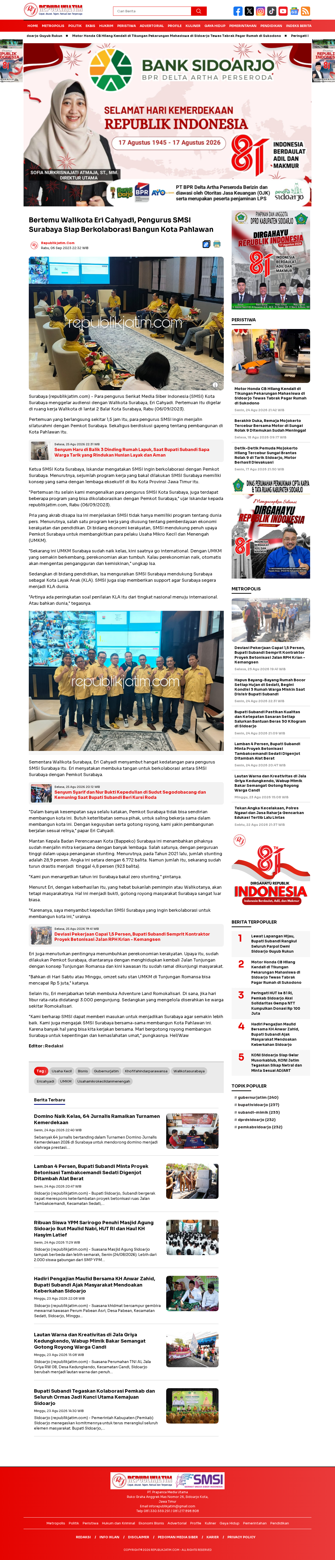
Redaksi (83, 1537)
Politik (75, 26)
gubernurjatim (106, 1071)
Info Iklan (109, 1537)
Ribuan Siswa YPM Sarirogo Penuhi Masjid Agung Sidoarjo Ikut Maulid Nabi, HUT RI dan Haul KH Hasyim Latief (94, 1229)
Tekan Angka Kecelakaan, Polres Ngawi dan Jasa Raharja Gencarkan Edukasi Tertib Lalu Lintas (269, 813)
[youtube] (284, 14)
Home (32, 26)
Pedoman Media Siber (178, 1537)
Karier (212, 1537)
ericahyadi (45, 1081)
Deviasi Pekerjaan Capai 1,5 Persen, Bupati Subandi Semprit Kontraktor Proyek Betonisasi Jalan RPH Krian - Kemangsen (132, 936)
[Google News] (295, 14)
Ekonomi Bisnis (151, 1523)
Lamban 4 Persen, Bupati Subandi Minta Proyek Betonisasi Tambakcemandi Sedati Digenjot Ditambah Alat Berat (91, 1172)
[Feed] (306, 14)
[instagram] (261, 14)
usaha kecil (62, 1071)
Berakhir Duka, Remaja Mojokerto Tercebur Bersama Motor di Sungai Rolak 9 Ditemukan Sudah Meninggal (270, 426)
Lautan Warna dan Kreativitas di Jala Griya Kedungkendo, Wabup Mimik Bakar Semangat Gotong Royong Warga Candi (90, 1341)
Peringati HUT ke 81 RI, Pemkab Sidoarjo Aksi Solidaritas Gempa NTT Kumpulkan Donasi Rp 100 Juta (275, 1003)
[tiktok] (272, 14)
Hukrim (106, 26)
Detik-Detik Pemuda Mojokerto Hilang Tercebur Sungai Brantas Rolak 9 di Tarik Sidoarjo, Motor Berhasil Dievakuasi (266, 455)
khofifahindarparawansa (146, 1071)
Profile (175, 26)
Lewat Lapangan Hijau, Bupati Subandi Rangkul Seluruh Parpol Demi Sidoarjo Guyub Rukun (274, 944)
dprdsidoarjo (257, 1119)
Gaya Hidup (214, 26)
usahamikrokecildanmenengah (103, 1081)
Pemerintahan (242, 26)
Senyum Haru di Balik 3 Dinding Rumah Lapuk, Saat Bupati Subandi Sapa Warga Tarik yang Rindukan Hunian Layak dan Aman (131, 452)
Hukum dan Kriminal (118, 1523)
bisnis (83, 1071)
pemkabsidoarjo (260, 1127)
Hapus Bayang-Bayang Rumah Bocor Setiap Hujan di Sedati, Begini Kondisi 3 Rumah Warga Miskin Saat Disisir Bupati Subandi (269, 687)
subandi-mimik (259, 1112)
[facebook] (239, 14)
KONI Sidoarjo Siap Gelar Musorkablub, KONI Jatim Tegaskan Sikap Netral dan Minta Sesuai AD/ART (276, 1063)
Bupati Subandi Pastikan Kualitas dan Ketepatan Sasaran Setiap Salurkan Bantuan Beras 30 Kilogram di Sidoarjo (270, 719)
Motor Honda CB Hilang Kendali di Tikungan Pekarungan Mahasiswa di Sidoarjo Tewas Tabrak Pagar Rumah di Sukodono (119, 36)
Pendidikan (271, 26)
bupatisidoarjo (258, 1105)
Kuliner (193, 26)
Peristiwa (126, 26)
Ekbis (90, 26)
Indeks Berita (298, 26)
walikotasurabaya (189, 1071)
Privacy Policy (241, 1537)
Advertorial (152, 26)
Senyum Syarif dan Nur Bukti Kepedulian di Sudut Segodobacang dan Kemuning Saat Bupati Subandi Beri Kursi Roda (130, 794)
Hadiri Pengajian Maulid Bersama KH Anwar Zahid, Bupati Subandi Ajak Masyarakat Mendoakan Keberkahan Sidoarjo (94, 1285)
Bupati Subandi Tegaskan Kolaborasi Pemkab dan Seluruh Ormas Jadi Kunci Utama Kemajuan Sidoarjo (94, 1397)
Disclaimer (138, 1537)
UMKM (65, 1081)
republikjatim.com (58, 243)
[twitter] (250, 14)
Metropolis (53, 26)
